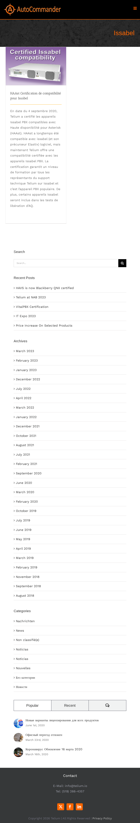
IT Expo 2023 (26, 316)
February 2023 (27, 360)
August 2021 (25, 445)
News (20, 630)
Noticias (22, 659)
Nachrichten (25, 621)
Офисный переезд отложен (44, 735)
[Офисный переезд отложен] (18, 736)
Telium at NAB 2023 (31, 297)
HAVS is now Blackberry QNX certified (45, 288)
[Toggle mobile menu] (135, 8)
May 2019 (23, 539)
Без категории (25, 677)
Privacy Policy (102, 818)
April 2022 (23, 398)
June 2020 (24, 483)
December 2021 (28, 426)
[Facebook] (70, 806)
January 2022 (26, 417)
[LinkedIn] (79, 806)
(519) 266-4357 (73, 791)
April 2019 (23, 548)
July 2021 (23, 454)
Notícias (22, 649)
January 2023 (26, 370)
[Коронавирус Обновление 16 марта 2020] (18, 750)
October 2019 (26, 511)
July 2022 (23, 389)
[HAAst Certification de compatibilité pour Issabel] (36, 66)
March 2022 (25, 407)
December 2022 (28, 379)
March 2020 (25, 492)
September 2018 (28, 586)
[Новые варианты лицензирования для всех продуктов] (18, 721)
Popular (32, 705)
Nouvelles (23, 668)
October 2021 (26, 436)
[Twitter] (60, 806)
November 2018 (27, 577)
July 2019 (23, 520)
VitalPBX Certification (32, 307)
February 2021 (26, 464)
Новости (21, 687)
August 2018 (25, 595)
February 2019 (26, 567)
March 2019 (25, 558)
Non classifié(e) (27, 640)
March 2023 (25, 351)
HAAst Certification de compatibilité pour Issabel (36, 59)
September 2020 (29, 473)
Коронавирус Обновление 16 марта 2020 (54, 749)
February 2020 (27, 501)
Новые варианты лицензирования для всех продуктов (62, 720)
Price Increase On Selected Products (44, 325)
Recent (70, 705)
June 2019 (23, 530)
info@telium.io (76, 786)
